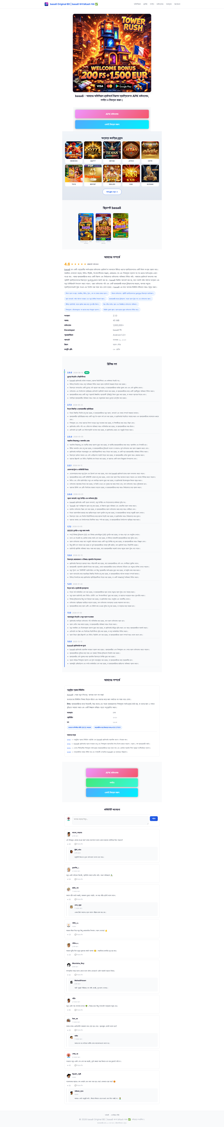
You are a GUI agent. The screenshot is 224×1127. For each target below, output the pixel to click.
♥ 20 (69, 1030)
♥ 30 (69, 844)
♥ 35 (69, 899)
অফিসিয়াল (137, 4)
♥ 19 (69, 935)
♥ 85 (69, 1010)
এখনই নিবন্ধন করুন (112, 124)
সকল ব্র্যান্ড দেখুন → (112, 192)
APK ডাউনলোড (112, 114)
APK (145, 4)
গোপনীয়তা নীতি (115, 1115)
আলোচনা (177, 4)
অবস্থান (169, 4)
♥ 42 (69, 975)
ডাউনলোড (160, 4)
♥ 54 (69, 879)
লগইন (152, 4)
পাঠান (153, 819)
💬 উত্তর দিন (79, 844)
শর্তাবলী (107, 1115)
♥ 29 (69, 955)
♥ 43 (69, 1065)
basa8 (67, 269)
